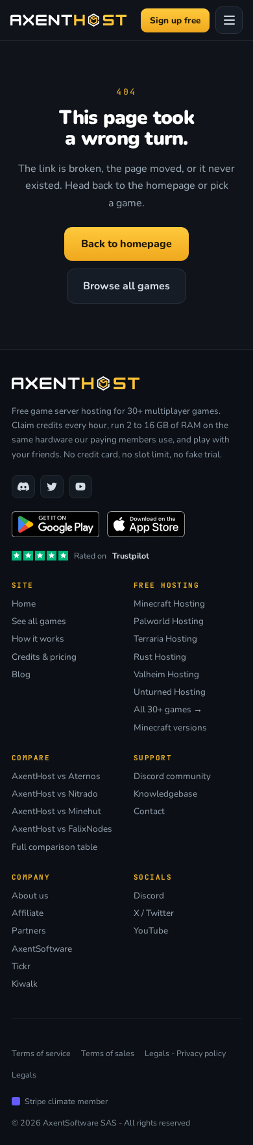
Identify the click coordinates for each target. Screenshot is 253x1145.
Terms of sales (107, 1053)
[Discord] (23, 486)
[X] (52, 486)
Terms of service (41, 1053)
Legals (24, 1074)
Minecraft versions (170, 728)
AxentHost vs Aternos (56, 776)
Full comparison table (54, 847)
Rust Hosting (160, 657)
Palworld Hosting (169, 621)
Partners (29, 931)
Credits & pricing (44, 657)
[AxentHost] (68, 20)
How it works (38, 639)
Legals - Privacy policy (185, 1053)
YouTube (151, 931)
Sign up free (175, 20)
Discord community (172, 776)
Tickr (21, 966)
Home (24, 604)
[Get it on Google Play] (55, 524)
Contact (149, 811)
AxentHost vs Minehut (56, 811)
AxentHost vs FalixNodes (62, 829)
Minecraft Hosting (169, 604)
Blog (21, 675)
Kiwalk (25, 984)
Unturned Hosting (170, 692)
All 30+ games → (168, 710)
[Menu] (229, 20)
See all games (39, 621)
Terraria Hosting (165, 639)
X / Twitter (154, 913)
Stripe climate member (66, 1101)
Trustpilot (130, 555)
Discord (149, 896)
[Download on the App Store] (146, 524)
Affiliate (27, 913)
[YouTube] (80, 486)
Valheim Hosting (166, 675)
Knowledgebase (165, 794)
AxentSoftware (42, 949)
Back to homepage (126, 244)
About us (30, 896)
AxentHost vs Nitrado (55, 794)
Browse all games (126, 286)
